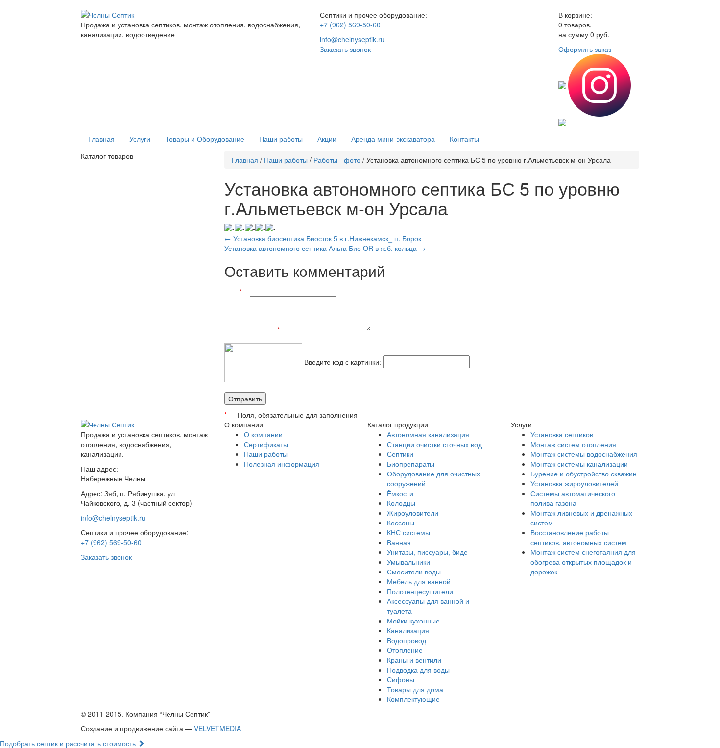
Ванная (399, 542)
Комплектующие (413, 699)
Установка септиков (561, 434)
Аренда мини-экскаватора (393, 139)
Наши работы (281, 139)
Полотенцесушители (420, 591)
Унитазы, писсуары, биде (427, 552)
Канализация (408, 630)
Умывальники (408, 562)
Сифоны (400, 679)
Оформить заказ (584, 49)
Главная (101, 139)
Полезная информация (281, 464)
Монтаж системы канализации (579, 464)
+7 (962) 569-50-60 (350, 24)
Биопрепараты (410, 464)
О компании (263, 434)
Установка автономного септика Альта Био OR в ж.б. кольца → (325, 248)
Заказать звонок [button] (345, 49)
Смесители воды (414, 571)
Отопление (405, 650)
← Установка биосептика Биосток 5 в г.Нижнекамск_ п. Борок (322, 238)
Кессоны (400, 522)
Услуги (139, 139)
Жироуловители (412, 513)
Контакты (464, 139)
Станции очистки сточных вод (434, 444)
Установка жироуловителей (574, 483)
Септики (400, 454)
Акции (326, 139)
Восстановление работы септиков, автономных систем (578, 537)
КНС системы (408, 532)
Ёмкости (400, 493)
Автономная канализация (428, 434)
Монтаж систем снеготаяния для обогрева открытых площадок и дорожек (583, 561)
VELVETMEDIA (217, 728)
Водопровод (406, 640)
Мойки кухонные (413, 620)
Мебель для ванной (419, 581)
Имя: (236, 291)
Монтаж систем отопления (573, 444)
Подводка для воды (418, 669)
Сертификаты (266, 444)
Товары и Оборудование (204, 139)
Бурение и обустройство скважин (583, 473)
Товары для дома (415, 689)
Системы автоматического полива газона (572, 498)
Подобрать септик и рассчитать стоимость (69, 743)
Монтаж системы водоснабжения (583, 454)
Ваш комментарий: (256, 329)
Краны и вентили (414, 660)
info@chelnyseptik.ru (352, 39)
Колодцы (401, 503)
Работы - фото (336, 160)
